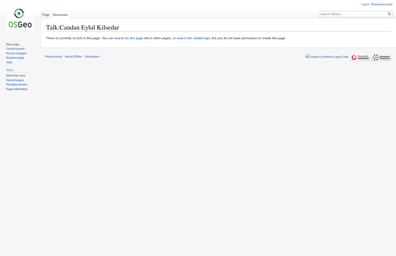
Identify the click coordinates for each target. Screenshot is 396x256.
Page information (17, 89)
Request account (381, 4)
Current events (15, 48)
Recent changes (16, 53)
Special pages (15, 80)
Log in (365, 4)
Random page (15, 57)
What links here (15, 75)
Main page (12, 44)
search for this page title (131, 38)
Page (45, 15)
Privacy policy (53, 56)
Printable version (16, 84)
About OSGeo (73, 56)
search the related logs (193, 38)
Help (9, 62)
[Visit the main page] (20, 18)
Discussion (60, 15)
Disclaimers (92, 56)
